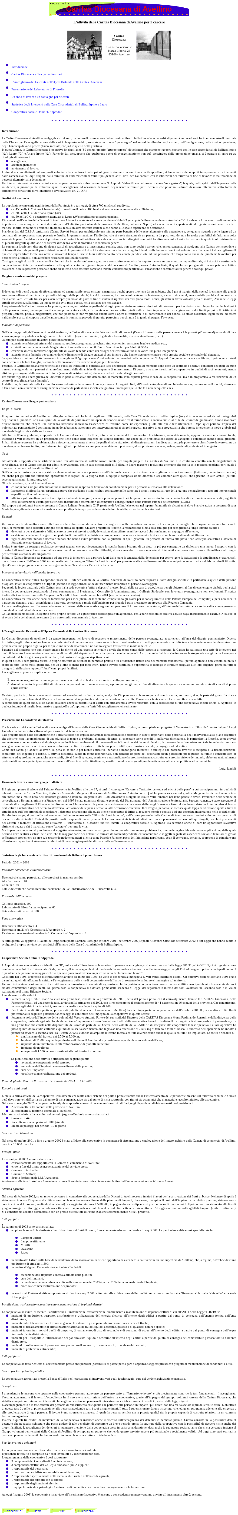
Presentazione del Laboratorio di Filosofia (37, 89)
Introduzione (19, 67)
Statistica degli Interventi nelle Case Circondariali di (44, 104)
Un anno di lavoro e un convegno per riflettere (40, 97)
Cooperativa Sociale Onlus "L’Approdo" (36, 112)
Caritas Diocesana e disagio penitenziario (37, 74)
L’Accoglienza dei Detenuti (28, 82)
